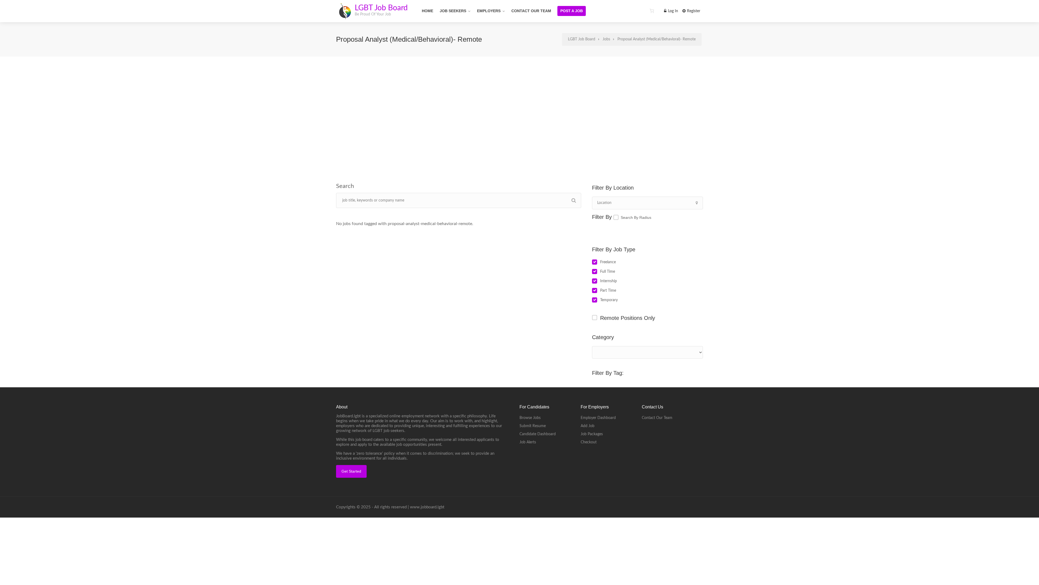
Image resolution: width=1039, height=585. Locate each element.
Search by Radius (636, 217)
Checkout (589, 442)
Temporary (609, 300)
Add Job (587, 426)
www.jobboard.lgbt (427, 507)
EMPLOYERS (489, 11)
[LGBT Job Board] (345, 16)
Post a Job (571, 11)
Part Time (608, 290)
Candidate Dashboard (538, 434)
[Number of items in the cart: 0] (651, 10)
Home (427, 11)
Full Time (607, 272)
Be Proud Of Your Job (373, 14)
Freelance (608, 262)
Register (693, 11)
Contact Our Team (531, 11)
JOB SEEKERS (453, 11)
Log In (672, 11)
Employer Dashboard (598, 418)
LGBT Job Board (381, 8)
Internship (608, 281)
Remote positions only (627, 318)
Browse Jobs (530, 418)
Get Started (351, 471)
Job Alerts (528, 442)
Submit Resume (533, 426)
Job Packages (592, 434)
